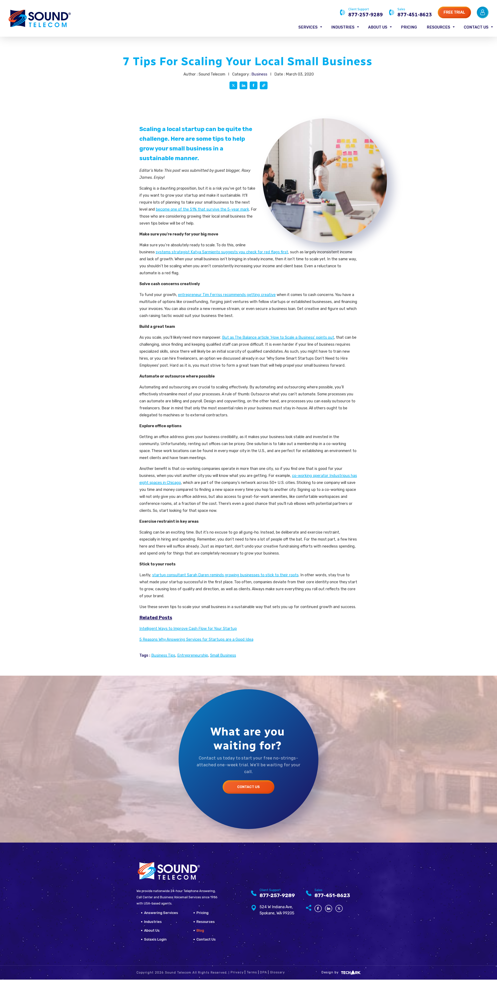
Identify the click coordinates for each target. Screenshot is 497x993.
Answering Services (161, 913)
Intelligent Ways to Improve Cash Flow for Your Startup (188, 628)
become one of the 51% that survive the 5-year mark (202, 209)
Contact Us (476, 27)
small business (223, 655)
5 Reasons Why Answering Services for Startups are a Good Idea (196, 639)
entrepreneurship (192, 655)
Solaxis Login (155, 939)
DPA (263, 972)
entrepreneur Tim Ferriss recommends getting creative (227, 294)
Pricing (409, 27)
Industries (343, 27)
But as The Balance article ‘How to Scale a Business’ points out (278, 337)
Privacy (237, 972)
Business (259, 74)
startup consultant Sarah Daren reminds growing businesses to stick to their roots (225, 575)
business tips (163, 655)
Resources (438, 27)
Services (308, 27)
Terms (252, 972)
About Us (377, 27)
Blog (200, 930)
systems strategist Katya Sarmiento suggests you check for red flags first (222, 252)
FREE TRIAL (454, 12)
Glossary (277, 972)
